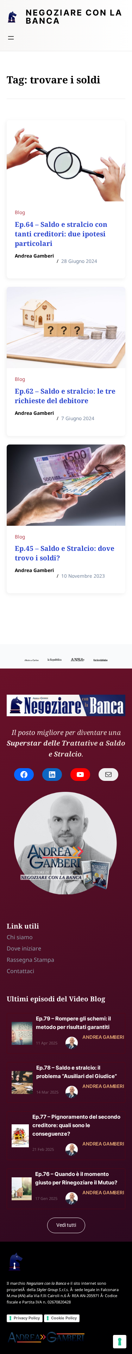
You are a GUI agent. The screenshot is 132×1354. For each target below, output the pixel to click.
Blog (20, 212)
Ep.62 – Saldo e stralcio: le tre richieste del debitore (65, 395)
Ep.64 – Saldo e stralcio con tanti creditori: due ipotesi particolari (61, 233)
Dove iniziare (24, 948)
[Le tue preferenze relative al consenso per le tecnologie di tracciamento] (119, 1341)
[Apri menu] (11, 38)
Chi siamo (20, 937)
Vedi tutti (66, 1225)
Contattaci (20, 971)
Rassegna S (22, 960)
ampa (46, 960)
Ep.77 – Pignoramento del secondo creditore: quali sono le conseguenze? (76, 1125)
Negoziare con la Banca (74, 17)
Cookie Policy (64, 1317)
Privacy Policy (27, 1317)
